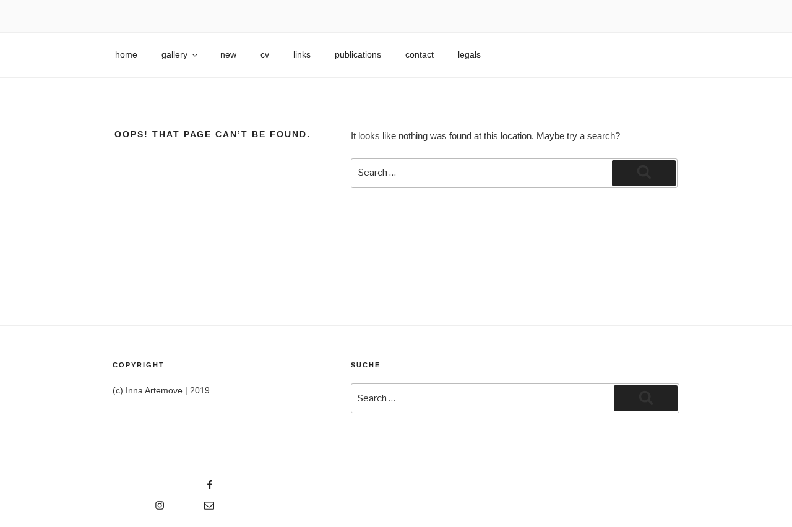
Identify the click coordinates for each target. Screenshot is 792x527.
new (228, 54)
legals (469, 54)
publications (358, 54)
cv (264, 54)
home (126, 54)
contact (419, 54)
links (302, 54)
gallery (174, 54)
